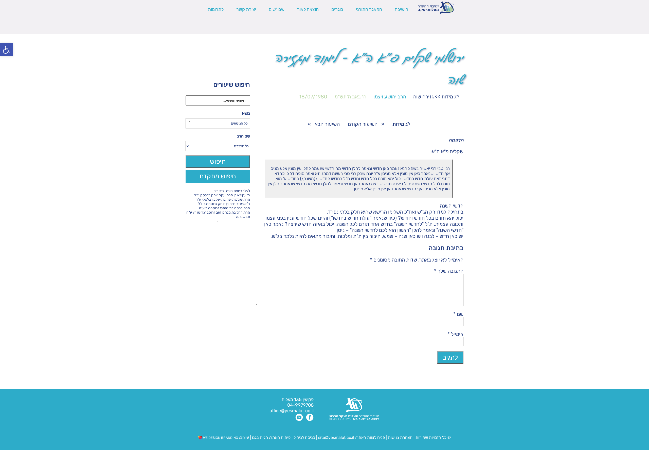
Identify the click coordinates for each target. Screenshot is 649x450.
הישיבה (401, 9)
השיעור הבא (327, 124)
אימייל (455, 334)
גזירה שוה (423, 97)
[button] (6, 49)
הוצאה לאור (308, 9)
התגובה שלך (448, 271)
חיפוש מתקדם (218, 176)
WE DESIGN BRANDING (220, 438)
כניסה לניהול (304, 437)
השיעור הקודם (362, 124)
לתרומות (216, 9)
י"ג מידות (450, 97)
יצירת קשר (246, 9)
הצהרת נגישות (400, 437)
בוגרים (337, 9)
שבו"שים (276, 9)
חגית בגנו (259, 437)
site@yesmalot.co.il (336, 437)
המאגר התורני (369, 9)
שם (458, 314)
